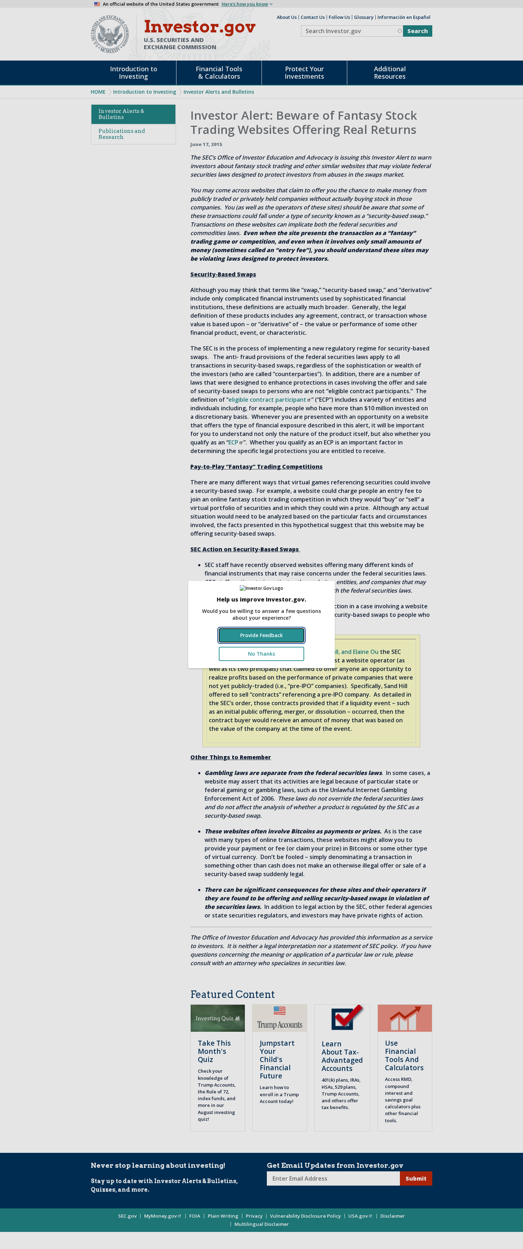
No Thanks (261, 653)
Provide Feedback (261, 635)
